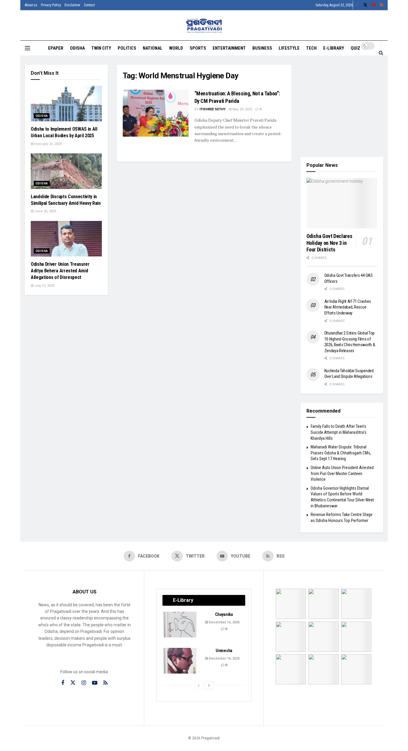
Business (262, 48)
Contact (89, 5)
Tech (311, 48)
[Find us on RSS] (381, 5)
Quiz (355, 48)
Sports (198, 48)
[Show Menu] (27, 48)
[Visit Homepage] (204, 25)
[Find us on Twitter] (365, 5)
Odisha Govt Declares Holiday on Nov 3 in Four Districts (329, 243)
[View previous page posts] (198, 685)
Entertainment (229, 48)
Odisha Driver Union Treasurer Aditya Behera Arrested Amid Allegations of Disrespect (60, 270)
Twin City (101, 48)
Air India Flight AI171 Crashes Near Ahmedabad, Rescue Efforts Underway (347, 307)
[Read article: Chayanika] (180, 624)
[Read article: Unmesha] (180, 661)
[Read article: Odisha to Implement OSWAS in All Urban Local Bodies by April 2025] (66, 103)
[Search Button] (381, 52)
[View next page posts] (209, 685)
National (152, 48)
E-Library (333, 48)
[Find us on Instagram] (84, 683)
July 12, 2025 (43, 286)
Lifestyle (289, 48)
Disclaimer (72, 5)
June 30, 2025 (44, 211)
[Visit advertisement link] (342, 106)
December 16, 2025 (224, 622)
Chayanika (224, 614)
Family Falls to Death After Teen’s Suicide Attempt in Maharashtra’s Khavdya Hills (338, 432)
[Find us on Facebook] (358, 5)
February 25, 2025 (47, 144)
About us (31, 5)
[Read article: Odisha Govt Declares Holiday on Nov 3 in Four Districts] (342, 203)
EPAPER (55, 48)
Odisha (77, 48)
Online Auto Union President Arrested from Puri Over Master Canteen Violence (342, 473)
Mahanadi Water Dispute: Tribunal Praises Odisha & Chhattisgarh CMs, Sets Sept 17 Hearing (341, 453)
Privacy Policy (51, 5)
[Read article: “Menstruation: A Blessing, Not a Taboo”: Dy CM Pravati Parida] (155, 113)
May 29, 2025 (241, 109)
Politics (127, 48)
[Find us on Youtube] (374, 5)
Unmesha (224, 650)
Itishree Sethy (213, 109)
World (176, 48)
